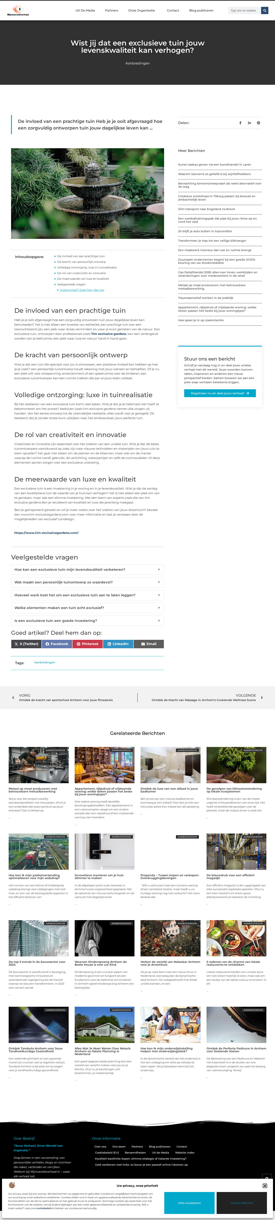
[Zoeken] (264, 10)
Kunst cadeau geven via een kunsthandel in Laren (214, 164)
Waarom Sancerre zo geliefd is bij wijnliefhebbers (214, 174)
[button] (265, 1186)
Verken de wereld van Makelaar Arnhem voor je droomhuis (170, 963)
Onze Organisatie (141, 10)
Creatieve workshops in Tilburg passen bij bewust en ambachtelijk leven (216, 197)
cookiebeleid (43, 1208)
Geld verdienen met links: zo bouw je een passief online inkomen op (141, 1164)
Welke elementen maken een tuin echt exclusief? (87, 608)
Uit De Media (85, 10)
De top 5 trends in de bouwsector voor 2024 (37, 963)
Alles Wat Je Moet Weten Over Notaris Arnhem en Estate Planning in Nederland (102, 1051)
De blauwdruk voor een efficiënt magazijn (230, 876)
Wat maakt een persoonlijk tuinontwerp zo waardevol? (87, 582)
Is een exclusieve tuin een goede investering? (87, 621)
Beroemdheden (135, 1152)
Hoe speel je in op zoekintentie (201, 320)
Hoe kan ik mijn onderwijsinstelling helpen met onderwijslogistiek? (167, 1050)
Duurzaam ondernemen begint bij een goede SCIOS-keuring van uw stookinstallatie (217, 261)
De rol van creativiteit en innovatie (81, 273)
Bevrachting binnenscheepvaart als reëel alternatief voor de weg (220, 185)
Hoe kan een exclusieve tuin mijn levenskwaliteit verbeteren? (87, 570)
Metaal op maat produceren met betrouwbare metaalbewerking (212, 286)
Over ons (100, 1146)
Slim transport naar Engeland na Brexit (206, 209)
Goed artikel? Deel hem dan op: (82, 290)
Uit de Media (160, 1152)
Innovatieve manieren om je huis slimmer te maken (99, 876)
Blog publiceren (201, 10)
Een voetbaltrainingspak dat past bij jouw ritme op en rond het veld (217, 220)
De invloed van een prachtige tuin (81, 256)
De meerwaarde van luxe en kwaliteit (83, 279)
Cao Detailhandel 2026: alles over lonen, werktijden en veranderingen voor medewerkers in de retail (217, 274)
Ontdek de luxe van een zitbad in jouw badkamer (169, 790)
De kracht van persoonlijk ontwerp (81, 262)
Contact (173, 10)
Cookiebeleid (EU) (107, 1152)
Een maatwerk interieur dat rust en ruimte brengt (214, 250)
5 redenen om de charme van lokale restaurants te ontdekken (233, 963)
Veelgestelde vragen (71, 284)
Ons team (119, 1146)
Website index (184, 1152)
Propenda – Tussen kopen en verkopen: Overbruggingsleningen (170, 876)
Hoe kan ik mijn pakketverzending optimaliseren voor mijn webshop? (34, 876)
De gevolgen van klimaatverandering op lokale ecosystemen (234, 790)
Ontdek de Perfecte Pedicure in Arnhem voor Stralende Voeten (236, 1050)
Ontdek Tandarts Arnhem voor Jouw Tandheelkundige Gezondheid (36, 1050)
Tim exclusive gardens (108, 334)
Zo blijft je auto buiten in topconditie (205, 231)
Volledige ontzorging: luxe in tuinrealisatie (87, 267)
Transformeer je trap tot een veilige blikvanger (212, 240)
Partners (111, 10)
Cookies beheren (242, 1202)
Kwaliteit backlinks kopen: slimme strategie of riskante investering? (140, 1158)
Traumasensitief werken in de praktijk (205, 298)
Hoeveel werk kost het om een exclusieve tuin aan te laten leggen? (87, 595)
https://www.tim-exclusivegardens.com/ (46, 533)
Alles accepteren (189, 1202)
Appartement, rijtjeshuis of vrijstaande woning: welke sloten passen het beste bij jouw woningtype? (217, 309)
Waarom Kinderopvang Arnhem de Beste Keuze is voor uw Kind (101, 963)
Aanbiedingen (137, 63)
